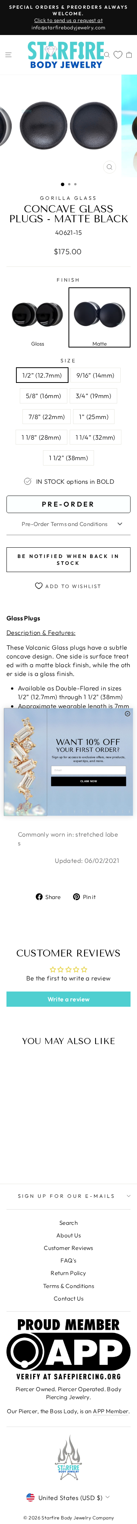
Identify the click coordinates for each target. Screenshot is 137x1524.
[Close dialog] (127, 713)
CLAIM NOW (88, 781)
